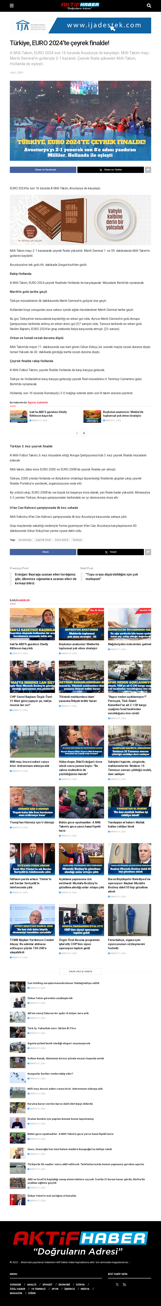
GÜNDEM (15, 1284)
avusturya (25, 540)
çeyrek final (43, 540)
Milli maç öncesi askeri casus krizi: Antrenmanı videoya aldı (65, 1088)
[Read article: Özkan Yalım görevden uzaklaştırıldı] (18, 1002)
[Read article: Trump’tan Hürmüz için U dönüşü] (32, 802)
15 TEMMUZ (38, 1288)
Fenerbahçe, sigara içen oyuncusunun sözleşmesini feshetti (126, 944)
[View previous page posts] (77, 433)
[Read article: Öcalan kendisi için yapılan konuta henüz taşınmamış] (18, 1122)
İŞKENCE (69, 1288)
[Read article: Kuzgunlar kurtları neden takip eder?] (18, 1077)
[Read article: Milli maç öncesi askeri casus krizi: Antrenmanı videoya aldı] (32, 742)
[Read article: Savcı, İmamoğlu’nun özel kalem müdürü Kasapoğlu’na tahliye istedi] (18, 1153)
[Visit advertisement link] (80, 28)
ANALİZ (32, 1284)
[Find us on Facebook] (110, 1284)
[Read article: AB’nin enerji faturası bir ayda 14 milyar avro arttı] (18, 1017)
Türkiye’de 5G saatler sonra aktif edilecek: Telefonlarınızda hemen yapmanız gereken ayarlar (85, 1164)
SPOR (55, 1288)
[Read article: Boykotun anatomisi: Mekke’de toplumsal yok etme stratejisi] (92, 416)
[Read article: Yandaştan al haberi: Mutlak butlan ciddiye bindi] (130, 802)
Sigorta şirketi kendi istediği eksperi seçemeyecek (58, 1043)
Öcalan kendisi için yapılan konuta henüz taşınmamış (60, 1118)
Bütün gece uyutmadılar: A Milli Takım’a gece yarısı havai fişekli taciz (80, 826)
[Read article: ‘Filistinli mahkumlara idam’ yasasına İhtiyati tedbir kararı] (81, 677)
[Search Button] (149, 6)
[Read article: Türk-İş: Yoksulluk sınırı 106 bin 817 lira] (18, 1032)
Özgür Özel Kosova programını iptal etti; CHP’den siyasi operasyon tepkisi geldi (79, 944)
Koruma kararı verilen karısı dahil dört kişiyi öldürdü (60, 1103)
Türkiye (77, 540)
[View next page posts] (84, 433)
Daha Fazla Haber (80, 971)
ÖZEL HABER (17, 1288)
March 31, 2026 (39, 420)
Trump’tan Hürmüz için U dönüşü (32, 822)
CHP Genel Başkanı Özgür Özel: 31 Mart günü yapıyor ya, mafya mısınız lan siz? (31, 701)
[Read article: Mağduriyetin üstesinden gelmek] (130, 624)
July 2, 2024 (16, 72)
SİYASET (47, 1284)
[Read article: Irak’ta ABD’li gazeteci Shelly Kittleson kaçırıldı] (18, 416)
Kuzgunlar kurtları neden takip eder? (50, 1073)
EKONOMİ (64, 1284)
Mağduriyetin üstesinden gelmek (130, 644)
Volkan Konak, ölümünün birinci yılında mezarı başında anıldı (65, 1058)
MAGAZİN (16, 1293)
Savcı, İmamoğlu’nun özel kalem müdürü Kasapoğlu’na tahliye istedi (69, 1149)
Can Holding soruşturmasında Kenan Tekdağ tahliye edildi (63, 983)
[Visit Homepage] (80, 6)
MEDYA (85, 1288)
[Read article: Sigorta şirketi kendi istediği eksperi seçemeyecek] (18, 1047)
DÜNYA (80, 1284)
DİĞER (32, 1293)
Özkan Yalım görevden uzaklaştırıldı (50, 998)
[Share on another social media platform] (148, 170)
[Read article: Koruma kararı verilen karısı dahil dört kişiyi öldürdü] (18, 1107)
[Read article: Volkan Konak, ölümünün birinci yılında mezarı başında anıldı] (18, 1062)
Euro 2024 (61, 540)
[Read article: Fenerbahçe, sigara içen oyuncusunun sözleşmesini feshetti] (130, 920)
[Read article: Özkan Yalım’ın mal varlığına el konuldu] (18, 1199)
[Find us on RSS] (124, 1284)
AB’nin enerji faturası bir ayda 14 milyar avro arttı (58, 1013)
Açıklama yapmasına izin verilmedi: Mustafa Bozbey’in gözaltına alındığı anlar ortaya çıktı (81, 883)
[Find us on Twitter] (117, 1284)
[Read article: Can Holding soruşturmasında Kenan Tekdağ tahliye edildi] (18, 987)
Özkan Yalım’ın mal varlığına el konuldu (51, 1195)
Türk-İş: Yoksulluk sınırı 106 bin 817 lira (51, 1028)
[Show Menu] (12, 6)
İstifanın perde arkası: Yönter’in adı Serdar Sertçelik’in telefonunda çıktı (30, 883)
